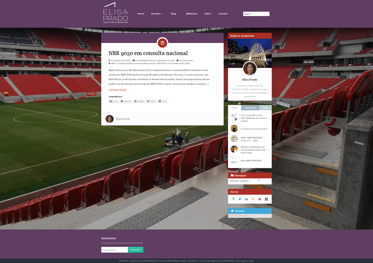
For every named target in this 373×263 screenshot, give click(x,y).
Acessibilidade (141, 60)
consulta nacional (125, 63)
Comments (250, 107)
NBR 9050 (161, 63)
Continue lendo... (118, 89)
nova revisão (172, 63)
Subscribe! (135, 249)
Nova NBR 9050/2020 (251, 160)
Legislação (161, 60)
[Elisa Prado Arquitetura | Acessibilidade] (115, 13)
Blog (173, 13)
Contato (223, 13)
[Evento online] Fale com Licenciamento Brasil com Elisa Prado (253, 150)
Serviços (156, 13)
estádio (152, 63)
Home (140, 13)
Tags (265, 107)
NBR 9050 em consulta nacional (148, 53)
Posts (234, 107)
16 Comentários (186, 60)
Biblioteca (191, 13)
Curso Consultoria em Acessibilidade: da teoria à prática (254, 118)
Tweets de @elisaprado (238, 215)
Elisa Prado (123, 118)
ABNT (113, 63)
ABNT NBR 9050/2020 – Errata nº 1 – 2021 (252, 139)
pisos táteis (184, 63)
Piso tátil (170, 60)
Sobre (208, 13)
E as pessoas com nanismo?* (254, 128)
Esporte (152, 60)
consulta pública (141, 63)
